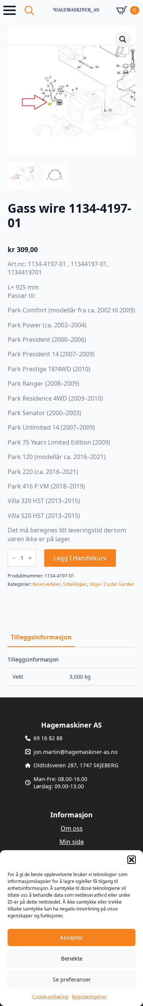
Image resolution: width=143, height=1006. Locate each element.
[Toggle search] (29, 10)
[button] (131, 860)
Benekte (71, 958)
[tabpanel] (71, 671)
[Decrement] (14, 558)
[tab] (41, 637)
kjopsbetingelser (89, 996)
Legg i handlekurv (80, 558)
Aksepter (71, 937)
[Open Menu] (9, 10)
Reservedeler (46, 584)
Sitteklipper (75, 584)
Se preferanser (72, 979)
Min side (71, 842)
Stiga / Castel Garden (111, 584)
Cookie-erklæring (50, 996)
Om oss (72, 828)
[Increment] (30, 558)
